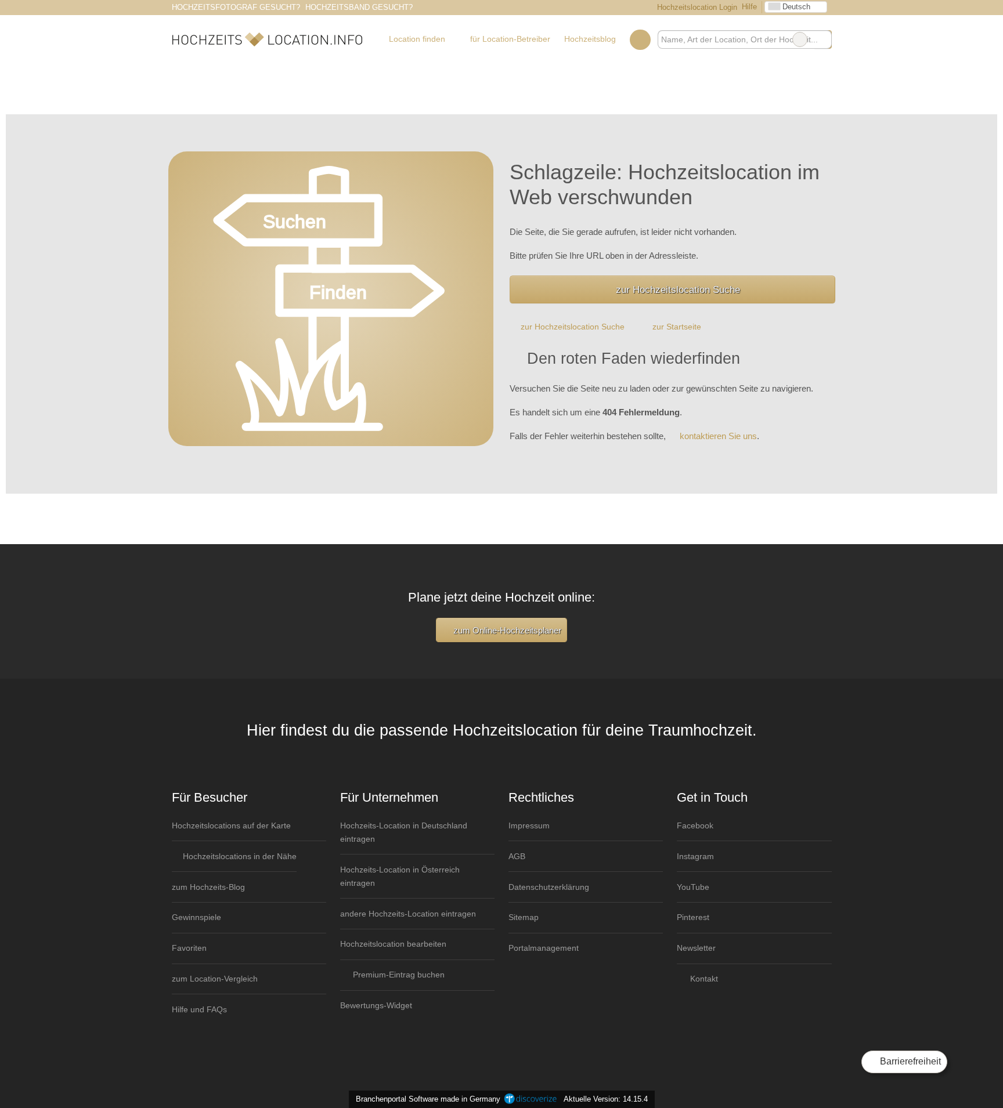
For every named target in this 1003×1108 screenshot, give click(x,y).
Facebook (695, 825)
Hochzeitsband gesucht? (359, 7)
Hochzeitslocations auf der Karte (231, 825)
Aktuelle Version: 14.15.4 (606, 1099)
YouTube (693, 887)
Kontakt (703, 978)
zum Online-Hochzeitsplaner (506, 630)
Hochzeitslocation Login (696, 7)
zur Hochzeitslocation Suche (678, 289)
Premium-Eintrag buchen (398, 974)
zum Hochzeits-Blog (208, 887)
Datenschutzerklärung (548, 887)
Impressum (529, 825)
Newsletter (696, 948)
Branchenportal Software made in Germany (426, 1099)
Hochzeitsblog (590, 39)
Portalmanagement (543, 948)
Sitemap (523, 917)
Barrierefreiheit (909, 1061)
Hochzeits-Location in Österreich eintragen (400, 876)
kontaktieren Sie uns (718, 436)
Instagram (695, 856)
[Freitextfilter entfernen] (799, 39)
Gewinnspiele (196, 917)
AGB (516, 856)
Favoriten (189, 948)
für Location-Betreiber (510, 39)
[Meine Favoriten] (640, 39)
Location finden (417, 39)
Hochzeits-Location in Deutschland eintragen (403, 832)
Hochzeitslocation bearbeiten (393, 943)
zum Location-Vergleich (215, 978)
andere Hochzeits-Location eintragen (408, 913)
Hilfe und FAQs (199, 1009)
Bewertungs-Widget (376, 1005)
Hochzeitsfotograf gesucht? (236, 7)
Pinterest (693, 917)
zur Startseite (676, 326)
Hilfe (749, 6)
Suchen (822, 39)
